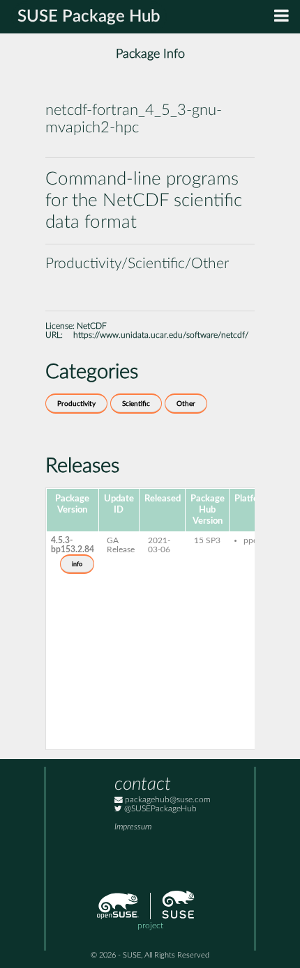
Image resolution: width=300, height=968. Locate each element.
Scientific (136, 403)
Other (186, 403)
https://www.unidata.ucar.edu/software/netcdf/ (160, 335)
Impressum (132, 827)
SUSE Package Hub (88, 16)
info (77, 564)
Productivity (76, 403)
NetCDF (92, 326)
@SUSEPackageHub (159, 809)
